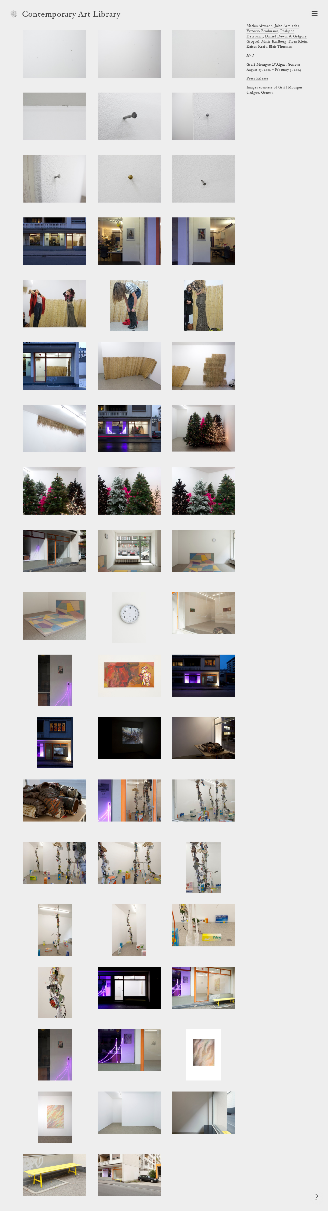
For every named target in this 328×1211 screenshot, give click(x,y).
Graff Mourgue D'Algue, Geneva (273, 65)
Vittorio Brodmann (262, 31)
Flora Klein (298, 42)
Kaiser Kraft (257, 47)
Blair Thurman (280, 47)
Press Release (257, 79)
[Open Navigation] (314, 14)
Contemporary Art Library (71, 15)
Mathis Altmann (260, 26)
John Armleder (287, 26)
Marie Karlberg (273, 42)
